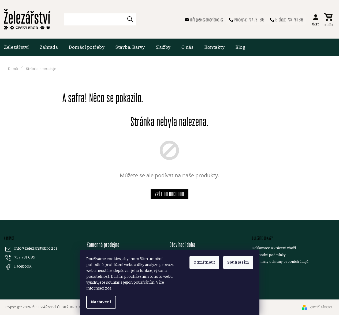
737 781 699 (24, 257)
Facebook (22, 266)
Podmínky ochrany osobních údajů (280, 262)
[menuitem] (19, 47)
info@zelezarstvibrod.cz (36, 248)
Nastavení (101, 302)
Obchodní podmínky (269, 255)
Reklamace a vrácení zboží (274, 248)
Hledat (132, 19)
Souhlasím (238, 262)
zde (108, 288)
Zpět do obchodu (169, 194)
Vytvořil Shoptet (321, 307)
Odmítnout (204, 262)
